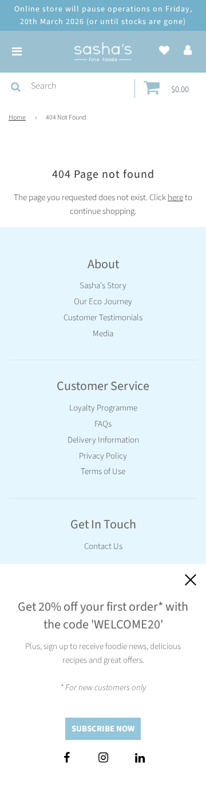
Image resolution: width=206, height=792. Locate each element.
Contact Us (103, 546)
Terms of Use (103, 471)
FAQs (103, 424)
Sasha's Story (103, 286)
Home (17, 117)
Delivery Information (103, 440)
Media (103, 334)
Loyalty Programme (103, 408)
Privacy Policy (103, 456)
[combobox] (80, 86)
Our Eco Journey (103, 302)
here (175, 198)
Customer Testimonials (103, 318)
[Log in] (187, 51)
